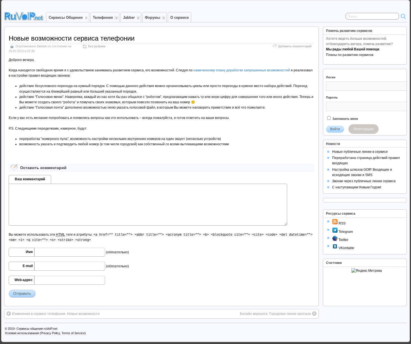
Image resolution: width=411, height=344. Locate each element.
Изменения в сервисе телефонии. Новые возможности (56, 314)
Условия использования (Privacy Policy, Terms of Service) (45, 333)
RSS (342, 223)
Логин (331, 77)
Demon (42, 46)
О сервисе (179, 17)
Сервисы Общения (66, 17)
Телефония (103, 17)
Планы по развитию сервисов (349, 55)
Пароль (332, 97)
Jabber (129, 17)
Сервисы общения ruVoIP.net (36, 328)
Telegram (345, 232)
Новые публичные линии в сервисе (360, 152)
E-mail (28, 266)
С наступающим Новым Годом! (356, 187)
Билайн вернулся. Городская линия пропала (275, 314)
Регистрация (363, 129)
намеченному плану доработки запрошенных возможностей (241, 70)
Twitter (343, 240)
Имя (29, 252)
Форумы (152, 17)
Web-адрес (24, 280)
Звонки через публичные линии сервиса (364, 181)
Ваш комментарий (30, 179)
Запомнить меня (345, 118)
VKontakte (346, 248)
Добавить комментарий (294, 46)
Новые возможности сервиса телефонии (71, 38)
